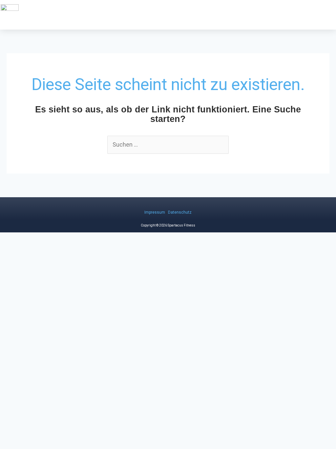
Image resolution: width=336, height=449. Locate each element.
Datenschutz (180, 212)
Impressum (154, 212)
